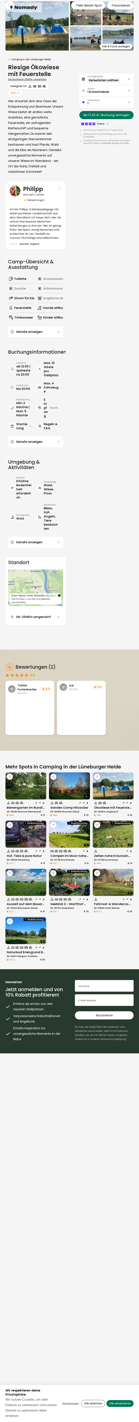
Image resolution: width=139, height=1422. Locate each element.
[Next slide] (41, 786)
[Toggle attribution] (59, 595)
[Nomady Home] (23, 7)
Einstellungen (70, 1403)
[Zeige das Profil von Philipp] (59, 188)
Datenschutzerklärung (113, 1039)
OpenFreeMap (18, 598)
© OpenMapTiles (33, 598)
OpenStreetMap (18, 602)
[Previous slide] (10, 786)
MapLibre (50, 595)
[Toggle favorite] (10, 777)
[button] (35, 587)
